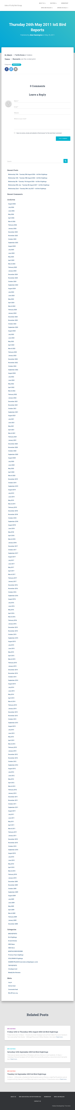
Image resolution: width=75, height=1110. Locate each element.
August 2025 (12, 246)
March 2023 (11, 348)
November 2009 (13, 885)
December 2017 (13, 546)
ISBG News (11, 944)
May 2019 (11, 500)
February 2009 (12, 917)
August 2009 (12, 895)
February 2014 (12, 705)
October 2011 (12, 804)
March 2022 (11, 391)
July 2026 (11, 207)
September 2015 (13, 638)
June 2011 (11, 818)
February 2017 (12, 578)
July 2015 (11, 645)
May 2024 (11, 299)
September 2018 (13, 521)
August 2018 (12, 525)
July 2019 (11, 493)
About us (42, 3)
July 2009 (11, 899)
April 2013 (11, 740)
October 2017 (12, 549)
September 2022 (13, 369)
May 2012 (11, 779)
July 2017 (11, 560)
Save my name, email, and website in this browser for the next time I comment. (39, 133)
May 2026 (11, 214)
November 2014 (13, 673)
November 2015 (13, 631)
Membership (64, 3)
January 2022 (12, 398)
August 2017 (12, 557)
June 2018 (11, 528)
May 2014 (11, 694)
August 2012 (12, 768)
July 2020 (11, 461)
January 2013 (12, 751)
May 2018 (11, 532)
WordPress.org (13, 993)
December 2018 (13, 511)
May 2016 (11, 609)
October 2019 (12, 482)
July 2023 (11, 334)
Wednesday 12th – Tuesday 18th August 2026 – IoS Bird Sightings (27, 178)
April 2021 (11, 429)
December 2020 (13, 444)
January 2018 (12, 542)
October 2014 (12, 677)
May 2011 (11, 821)
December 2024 (13, 274)
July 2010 (11, 857)
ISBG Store (11, 948)
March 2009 (11, 913)
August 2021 (12, 415)
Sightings (53, 3)
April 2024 (11, 302)
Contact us (37, 1101)
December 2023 (13, 317)
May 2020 (11, 468)
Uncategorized (12, 969)
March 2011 (11, 828)
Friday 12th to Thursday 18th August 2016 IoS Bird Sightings (32, 1032)
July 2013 (11, 729)
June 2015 (11, 648)
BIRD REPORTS (16, 64)
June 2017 (11, 564)
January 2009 (12, 920)
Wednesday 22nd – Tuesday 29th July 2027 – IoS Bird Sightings (27, 188)
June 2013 (11, 733)
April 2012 (11, 782)
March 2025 (11, 264)
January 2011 (12, 835)
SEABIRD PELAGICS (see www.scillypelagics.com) (23, 962)
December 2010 (13, 839)
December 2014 (13, 669)
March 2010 (11, 871)
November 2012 (13, 758)
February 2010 (12, 874)
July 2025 (11, 249)
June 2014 (11, 691)
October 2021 (12, 408)
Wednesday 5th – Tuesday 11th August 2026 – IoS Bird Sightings (27, 181)
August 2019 (12, 489)
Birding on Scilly (62, 7)
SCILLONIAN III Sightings (15, 958)
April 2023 (11, 345)
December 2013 (13, 712)
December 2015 (13, 627)
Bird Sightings (12, 937)
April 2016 (11, 613)
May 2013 (11, 737)
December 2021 (13, 401)
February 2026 (12, 225)
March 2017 (11, 574)
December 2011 (13, 796)
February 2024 (12, 309)
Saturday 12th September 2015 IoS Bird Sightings (27, 1052)
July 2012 (11, 772)
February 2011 (12, 832)
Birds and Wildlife (46, 7)
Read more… (59, 1037)
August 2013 (12, 726)
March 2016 (11, 617)
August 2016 (12, 599)
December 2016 (13, 585)
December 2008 (13, 924)
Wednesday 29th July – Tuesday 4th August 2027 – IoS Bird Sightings (28, 185)
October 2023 (12, 324)
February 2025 (12, 267)
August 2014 (12, 684)
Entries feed (11, 986)
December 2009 (13, 881)
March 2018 (11, 539)
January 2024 (12, 313)
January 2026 (12, 228)
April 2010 (11, 867)
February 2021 (12, 437)
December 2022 (13, 359)
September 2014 (13, 680)
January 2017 (12, 581)
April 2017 (11, 571)
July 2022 (11, 377)
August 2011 (12, 811)
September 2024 (13, 285)
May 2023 (11, 341)
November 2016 (13, 588)
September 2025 (13, 242)
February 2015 (12, 662)
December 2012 (13, 754)
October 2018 (12, 518)
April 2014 (11, 698)
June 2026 (11, 211)
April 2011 (11, 825)
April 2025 (11, 260)
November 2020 (13, 447)
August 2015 (12, 641)
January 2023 (12, 355)
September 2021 (13, 412)
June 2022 (11, 380)
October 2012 (12, 761)
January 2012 (12, 793)
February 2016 (12, 620)
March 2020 (11, 475)
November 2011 (13, 800)
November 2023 (13, 320)
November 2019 (13, 479)
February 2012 (12, 789)
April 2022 (11, 387)
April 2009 (11, 909)
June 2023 (11, 338)
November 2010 (13, 842)
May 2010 (11, 864)
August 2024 (12, 288)
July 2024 (11, 292)
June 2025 (11, 253)
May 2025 (11, 257)
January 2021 (12, 440)
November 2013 (13, 715)
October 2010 (12, 846)
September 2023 (13, 327)
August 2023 (12, 331)
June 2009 (11, 902)
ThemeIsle (67, 1106)
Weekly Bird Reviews (14, 972)
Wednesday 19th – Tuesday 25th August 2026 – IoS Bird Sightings (27, 174)
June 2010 (11, 860)
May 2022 (11, 384)
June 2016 (11, 606)
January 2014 (12, 708)
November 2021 (13, 405)
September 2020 (13, 454)
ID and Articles (12, 941)
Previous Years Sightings (15, 955)
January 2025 (12, 271)
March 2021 (11, 433)
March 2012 (11, 786)
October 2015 (12, 634)
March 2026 (11, 221)
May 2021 (11, 426)
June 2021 (11, 422)
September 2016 (13, 595)
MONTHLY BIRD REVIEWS (15, 951)
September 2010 (13, 849)
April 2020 (11, 472)
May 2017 (11, 567)
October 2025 (12, 239)
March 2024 (11, 306)
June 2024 (11, 295)
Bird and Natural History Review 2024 (30, 1096)
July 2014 (11, 687)
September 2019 (13, 486)
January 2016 (12, 624)
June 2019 (11, 497)
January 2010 (12, 878)
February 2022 (12, 394)
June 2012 (11, 775)
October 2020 (12, 451)
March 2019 (11, 504)
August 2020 (12, 458)
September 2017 (13, 553)
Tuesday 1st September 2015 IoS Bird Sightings (26, 1074)
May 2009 (11, 906)
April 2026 (11, 218)
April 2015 (11, 655)
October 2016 (12, 592)
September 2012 (13, 765)
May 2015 (11, 652)
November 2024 (13, 278)
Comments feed (13, 989)
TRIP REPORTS (12, 965)
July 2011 (11, 814)
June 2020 (11, 465)
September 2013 (13, 722)
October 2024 (12, 281)
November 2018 (13, 514)
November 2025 (13, 235)
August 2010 (12, 853)
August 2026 (12, 204)
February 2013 (12, 747)
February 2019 (12, 507)
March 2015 (11, 659)
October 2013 (12, 719)
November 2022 (13, 362)
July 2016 (11, 602)
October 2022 (12, 366)
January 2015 (12, 666)
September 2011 (13, 807)
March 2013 (11, 744)
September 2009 (13, 892)
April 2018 (11, 535)
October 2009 (12, 888)
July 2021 (11, 419)
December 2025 (13, 232)
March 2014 (11, 701)
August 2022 (12, 373)
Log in (10, 982)
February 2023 (12, 352)
